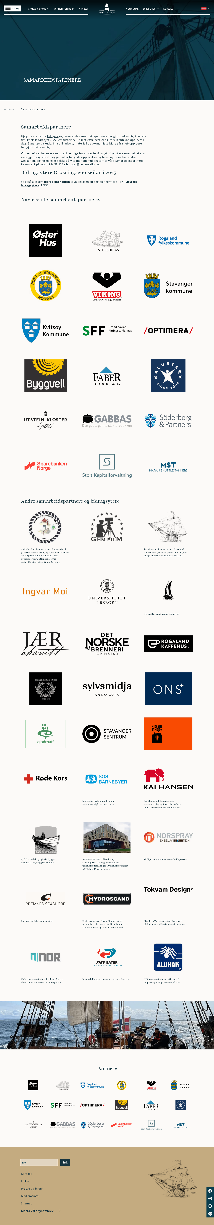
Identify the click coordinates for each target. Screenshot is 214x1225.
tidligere (52, 136)
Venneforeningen (64, 8)
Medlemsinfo (30, 1196)
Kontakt (168, 8)
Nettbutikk (132, 8)
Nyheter (83, 8)
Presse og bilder (32, 1188)
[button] (205, 8)
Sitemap (26, 1203)
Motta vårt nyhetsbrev (37, 1211)
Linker (25, 1181)
